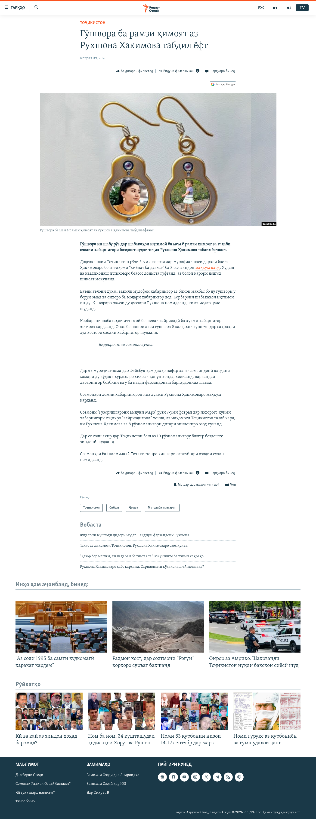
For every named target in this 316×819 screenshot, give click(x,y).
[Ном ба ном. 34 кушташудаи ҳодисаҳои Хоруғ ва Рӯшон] (121, 711)
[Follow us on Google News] (162, 777)
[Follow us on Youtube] (184, 777)
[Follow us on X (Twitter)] (206, 777)
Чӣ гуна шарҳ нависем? (35, 792)
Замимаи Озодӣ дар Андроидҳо (113, 775)
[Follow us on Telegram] (217, 777)
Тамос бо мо (25, 801)
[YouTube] (275, 7)
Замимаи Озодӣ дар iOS (106, 784)
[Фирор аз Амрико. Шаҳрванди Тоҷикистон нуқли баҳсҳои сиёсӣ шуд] (255, 627)
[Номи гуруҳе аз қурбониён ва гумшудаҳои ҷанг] (267, 711)
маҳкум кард (207, 268)
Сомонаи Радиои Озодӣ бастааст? (43, 784)
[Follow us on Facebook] (173, 777)
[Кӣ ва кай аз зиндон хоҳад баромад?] (49, 711)
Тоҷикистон (92, 23)
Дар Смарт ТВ (98, 792)
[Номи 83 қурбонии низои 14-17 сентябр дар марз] (194, 711)
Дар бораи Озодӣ (29, 775)
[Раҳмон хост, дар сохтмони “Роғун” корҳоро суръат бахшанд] (158, 627)
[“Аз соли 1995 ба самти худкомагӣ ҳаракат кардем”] (61, 627)
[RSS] (228, 777)
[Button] (134, 71)
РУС (261, 8)
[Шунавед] (289, 7)
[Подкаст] (239, 777)
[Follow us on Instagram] (195, 777)
